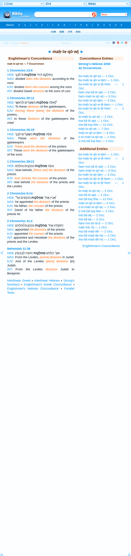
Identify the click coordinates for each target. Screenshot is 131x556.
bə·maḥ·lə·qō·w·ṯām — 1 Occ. (99, 80)
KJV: (10, 87)
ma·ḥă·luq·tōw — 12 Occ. (95, 124)
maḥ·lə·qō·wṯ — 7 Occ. (94, 128)
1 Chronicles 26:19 (20, 129)
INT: (10, 91)
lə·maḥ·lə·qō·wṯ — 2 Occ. (95, 116)
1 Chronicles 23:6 (20, 70)
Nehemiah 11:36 (18, 248)
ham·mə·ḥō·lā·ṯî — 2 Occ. (96, 223)
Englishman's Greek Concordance (48, 284)
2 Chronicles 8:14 (20, 193)
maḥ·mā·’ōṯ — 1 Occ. (93, 227)
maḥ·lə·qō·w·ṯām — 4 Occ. (96, 133)
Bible (6, 43)
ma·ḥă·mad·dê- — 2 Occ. (95, 231)
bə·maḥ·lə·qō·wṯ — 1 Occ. (96, 76)
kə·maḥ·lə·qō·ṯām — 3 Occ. (97, 100)
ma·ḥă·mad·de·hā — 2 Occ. (97, 235)
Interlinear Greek (19, 280)
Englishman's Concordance (101, 246)
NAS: (10, 79)
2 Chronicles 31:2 (20, 221)
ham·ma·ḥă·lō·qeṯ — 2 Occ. (97, 92)
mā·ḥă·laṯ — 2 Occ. (91, 215)
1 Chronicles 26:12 (20, 98)
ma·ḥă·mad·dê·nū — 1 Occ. (97, 239)
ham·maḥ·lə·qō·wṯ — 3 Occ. (97, 96)
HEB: (10, 74)
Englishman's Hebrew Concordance (33, 288)
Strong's (14, 43)
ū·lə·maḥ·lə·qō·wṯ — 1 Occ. (97, 137)
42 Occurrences (89, 68)
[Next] (126, 260)
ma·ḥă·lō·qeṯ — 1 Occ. (94, 120)
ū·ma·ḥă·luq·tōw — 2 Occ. (96, 141)
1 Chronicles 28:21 (20, 161)
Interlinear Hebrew (47, 280)
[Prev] (4, 260)
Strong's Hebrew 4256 (94, 64)
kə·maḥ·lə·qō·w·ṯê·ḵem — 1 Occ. (101, 104)
